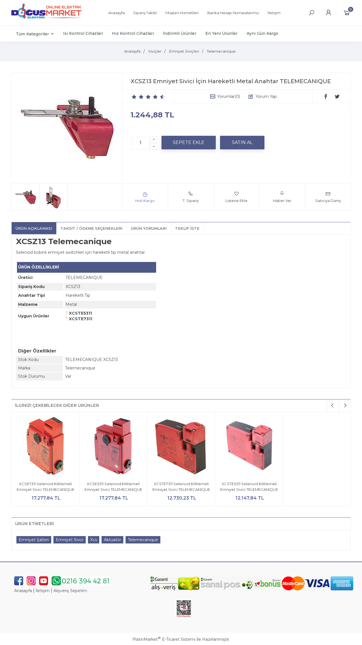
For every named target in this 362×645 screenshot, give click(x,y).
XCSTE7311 (80, 318)
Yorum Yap (266, 96)
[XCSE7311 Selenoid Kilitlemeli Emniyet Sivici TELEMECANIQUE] (45, 446)
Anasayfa (23, 590)
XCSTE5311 (80, 313)
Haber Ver (282, 200)
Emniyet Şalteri (34, 539)
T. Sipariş (191, 200)
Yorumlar (228, 96)
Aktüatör (112, 539)
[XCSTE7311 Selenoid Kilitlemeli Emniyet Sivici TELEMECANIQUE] (181, 446)
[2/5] (138, 96)
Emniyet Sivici (69, 539)
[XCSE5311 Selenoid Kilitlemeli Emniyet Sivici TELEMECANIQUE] (113, 446)
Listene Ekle (236, 200)
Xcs (93, 539)
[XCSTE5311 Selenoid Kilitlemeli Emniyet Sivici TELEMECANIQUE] (249, 446)
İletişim (43, 590)
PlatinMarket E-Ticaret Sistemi (163, 639)
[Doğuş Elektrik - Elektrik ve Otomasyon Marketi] (46, 20)
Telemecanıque (143, 539)
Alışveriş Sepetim (70, 590)
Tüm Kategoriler (32, 33)
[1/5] (134, 96)
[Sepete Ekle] (188, 142)
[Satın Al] (242, 142)
